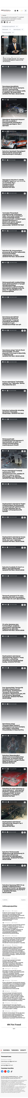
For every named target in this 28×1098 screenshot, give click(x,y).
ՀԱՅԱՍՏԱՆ (15, 1050)
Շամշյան (5, 37)
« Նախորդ (4, 899)
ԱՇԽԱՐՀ (23, 1050)
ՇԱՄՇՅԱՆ (6, 1050)
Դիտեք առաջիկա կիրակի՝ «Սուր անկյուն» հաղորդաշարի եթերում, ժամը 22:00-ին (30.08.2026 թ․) (13, 60)
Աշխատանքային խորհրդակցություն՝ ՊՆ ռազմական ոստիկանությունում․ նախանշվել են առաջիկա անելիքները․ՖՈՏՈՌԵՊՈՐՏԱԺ (12, 19)
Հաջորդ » (23, 899)
